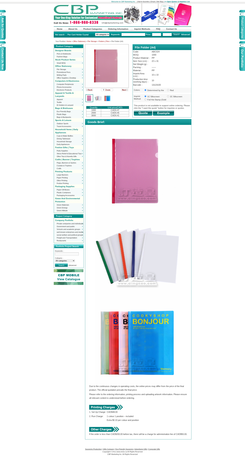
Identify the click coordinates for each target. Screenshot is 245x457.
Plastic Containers (64, 193)
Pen (69, 35)
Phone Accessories (64, 87)
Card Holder (77, 35)
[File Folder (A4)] (107, 66)
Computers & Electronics (67, 81)
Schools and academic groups (68, 229)
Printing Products (63, 171)
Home (68, 41)
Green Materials (63, 205)
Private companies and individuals (70, 224)
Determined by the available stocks (154, 90)
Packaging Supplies (64, 186)
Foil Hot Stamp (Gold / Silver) (155, 100)
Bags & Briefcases (64, 108)
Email (153, 2)
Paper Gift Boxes (63, 190)
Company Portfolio (64, 220)
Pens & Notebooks (64, 54)
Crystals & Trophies (64, 166)
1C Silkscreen (153, 96)
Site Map (159, 2)
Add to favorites (143, 2)
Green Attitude (62, 211)
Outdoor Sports (62, 124)
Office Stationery (79, 41)
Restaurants (61, 241)
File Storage (92, 41)
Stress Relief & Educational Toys (69, 154)
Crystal (86, 35)
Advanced (185, 34)
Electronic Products (64, 90)
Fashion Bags (62, 57)
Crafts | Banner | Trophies (67, 159)
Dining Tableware (63, 139)
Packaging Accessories (66, 195)
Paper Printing (62, 178)
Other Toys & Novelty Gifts (67, 156)
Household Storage (64, 142)
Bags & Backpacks (64, 117)
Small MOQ (61, 63)
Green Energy (62, 208)
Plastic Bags (61, 114)
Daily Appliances (63, 144)
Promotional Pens (63, 72)
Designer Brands (63, 50)
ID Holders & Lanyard (65, 105)
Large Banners (62, 175)
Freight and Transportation (67, 238)
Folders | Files (104, 41)
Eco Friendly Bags (64, 112)
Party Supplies (62, 151)
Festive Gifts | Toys (64, 147)
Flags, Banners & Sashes (66, 163)
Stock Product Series (65, 60)
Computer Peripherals (65, 84)
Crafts (59, 169)
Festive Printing (63, 183)
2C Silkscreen (175, 96)
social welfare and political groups (70, 235)
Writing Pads (61, 75)
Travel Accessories (64, 126)
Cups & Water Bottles (65, 136)
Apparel (60, 100)
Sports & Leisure (63, 120)
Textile (59, 102)
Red (171, 90)
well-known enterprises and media (70, 232)
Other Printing (62, 181)
